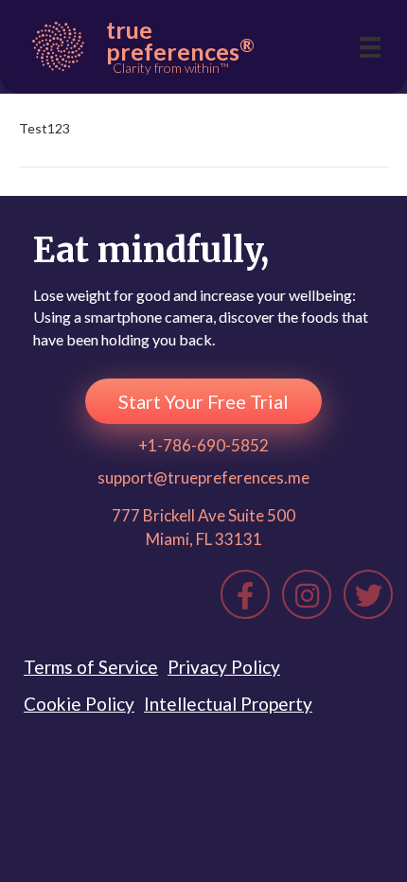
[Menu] (370, 47)
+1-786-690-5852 (203, 445)
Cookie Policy (79, 703)
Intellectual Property (228, 703)
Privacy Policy (224, 667)
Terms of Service (91, 667)
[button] (203, 401)
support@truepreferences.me (203, 477)
